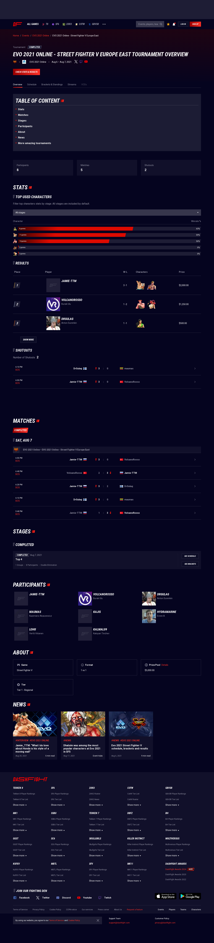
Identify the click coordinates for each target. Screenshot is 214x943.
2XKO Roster (94, 794)
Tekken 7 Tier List (96, 825)
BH (166, 813)
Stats (21, 109)
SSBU (53, 813)
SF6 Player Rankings (60, 794)
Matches (23, 114)
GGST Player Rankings (22, 844)
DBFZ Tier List (133, 825)
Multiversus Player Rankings (177, 844)
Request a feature (135, 910)
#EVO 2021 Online (39, 740)
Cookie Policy (55, 910)
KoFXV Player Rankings (23, 870)
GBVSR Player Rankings (175, 794)
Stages (22, 120)
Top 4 (19, 559)
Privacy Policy (38, 910)
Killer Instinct (135, 838)
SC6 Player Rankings (60, 844)
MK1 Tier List (18, 825)
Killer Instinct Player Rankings (140, 844)
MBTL (54, 863)
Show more (18, 805)
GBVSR (95, 24)
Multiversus (172, 838)
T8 (47, 24)
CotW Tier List (133, 794)
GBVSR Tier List (172, 799)
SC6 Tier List (56, 850)
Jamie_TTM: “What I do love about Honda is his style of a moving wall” (34, 714)
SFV (91, 863)
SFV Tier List (94, 875)
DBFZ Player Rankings (136, 819)
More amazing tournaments (34, 143)
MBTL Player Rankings (60, 870)
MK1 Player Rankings (22, 819)
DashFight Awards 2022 (175, 879)
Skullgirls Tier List (96, 850)
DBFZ (130, 813)
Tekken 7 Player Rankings (100, 819)
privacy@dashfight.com (165, 923)
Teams (183, 910)
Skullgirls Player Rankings (100, 844)
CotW (82, 24)
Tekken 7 (94, 813)
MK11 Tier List (133, 875)
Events (161, 910)
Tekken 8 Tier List (20, 799)
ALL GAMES (33, 24)
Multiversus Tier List (174, 850)
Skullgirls (95, 838)
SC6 (53, 838)
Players (172, 910)
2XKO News (94, 799)
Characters (196, 910)
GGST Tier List (19, 850)
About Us (118, 910)
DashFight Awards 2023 (175, 874)
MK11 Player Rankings (137, 870)
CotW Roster (132, 799)
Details (165, 665)
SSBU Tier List (57, 825)
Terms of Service (20, 910)
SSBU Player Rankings (60, 819)
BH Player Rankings (173, 819)
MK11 (130, 863)
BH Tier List (170, 825)
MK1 (15, 813)
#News (67, 740)
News (21, 137)
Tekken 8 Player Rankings (24, 794)
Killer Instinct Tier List (136, 850)
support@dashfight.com (119, 923)
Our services (87, 910)
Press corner (103, 910)
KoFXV (16, 863)
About (21, 131)
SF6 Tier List (56, 799)
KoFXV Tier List (19, 875)
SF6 (57, 24)
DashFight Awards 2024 (175, 869)
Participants (25, 126)
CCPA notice (71, 910)
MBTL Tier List (57, 875)
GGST (15, 838)
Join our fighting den (31, 891)
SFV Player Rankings (98, 870)
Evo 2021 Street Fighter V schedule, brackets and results (131, 714)
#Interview (22, 740)
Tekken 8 (18, 787)
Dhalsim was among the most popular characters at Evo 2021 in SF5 (79, 714)
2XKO (69, 24)
